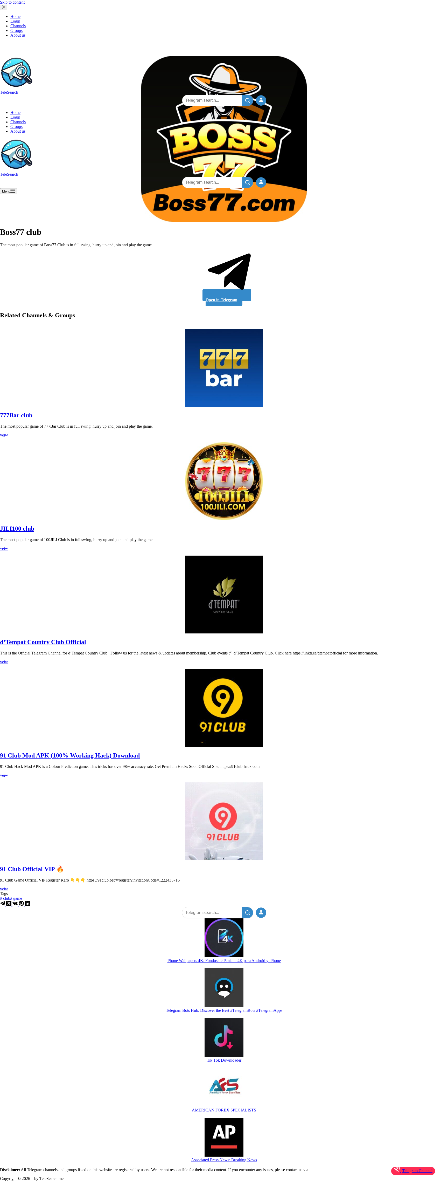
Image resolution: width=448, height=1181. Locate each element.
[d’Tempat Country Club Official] (224, 594)
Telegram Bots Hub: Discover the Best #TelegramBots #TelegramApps (224, 1010)
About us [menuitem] (17, 35)
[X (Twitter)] (9, 904)
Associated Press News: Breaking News (224, 1160)
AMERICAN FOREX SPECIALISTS (224, 1110)
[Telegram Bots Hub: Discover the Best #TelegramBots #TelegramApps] (224, 988)
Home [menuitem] (15, 16)
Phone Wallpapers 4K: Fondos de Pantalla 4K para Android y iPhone (224, 960)
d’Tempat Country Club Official (43, 642)
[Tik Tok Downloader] (224, 1038)
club (5, 898)
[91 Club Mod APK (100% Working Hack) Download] (224, 708)
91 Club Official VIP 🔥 (32, 869)
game (16, 898)
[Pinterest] (22, 904)
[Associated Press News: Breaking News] (224, 1138)
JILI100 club (17, 528)
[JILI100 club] (224, 481)
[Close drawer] (3, 7)
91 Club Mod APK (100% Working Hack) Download (70, 755)
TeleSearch (9, 92)
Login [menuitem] (15, 21)
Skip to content (12, 2)
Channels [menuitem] (18, 26)
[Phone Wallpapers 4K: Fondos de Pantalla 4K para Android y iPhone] (224, 938)
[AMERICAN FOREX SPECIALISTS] (224, 1088)
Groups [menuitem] (16, 30)
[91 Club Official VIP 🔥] (224, 821)
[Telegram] (3, 904)
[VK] (15, 904)
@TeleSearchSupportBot (329, 1170)
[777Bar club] (224, 368)
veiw (4, 435)
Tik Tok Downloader (224, 1060)
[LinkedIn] (27, 904)
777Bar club (16, 415)
